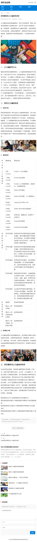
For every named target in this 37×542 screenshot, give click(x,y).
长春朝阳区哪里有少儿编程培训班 (10, 440)
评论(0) (20, 19)
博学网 (14, 539)
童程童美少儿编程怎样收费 (16, 488)
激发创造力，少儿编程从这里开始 (18, 483)
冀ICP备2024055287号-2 (22, 539)
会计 (11, 9)
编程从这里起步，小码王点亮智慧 (18, 477)
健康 (29, 7)
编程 (2, 7)
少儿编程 (7, 13)
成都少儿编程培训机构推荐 (16, 466)
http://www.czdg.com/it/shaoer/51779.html (12, 421)
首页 (2, 13)
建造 (11, 7)
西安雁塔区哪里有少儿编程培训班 (10, 435)
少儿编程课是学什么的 (15, 493)
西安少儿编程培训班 (18, 428)
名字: (4, 522)
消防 (20, 7)
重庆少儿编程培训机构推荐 (16, 472)
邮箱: (4, 527)
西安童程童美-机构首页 (11, 447)
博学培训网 (5, 2)
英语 (2, 9)
